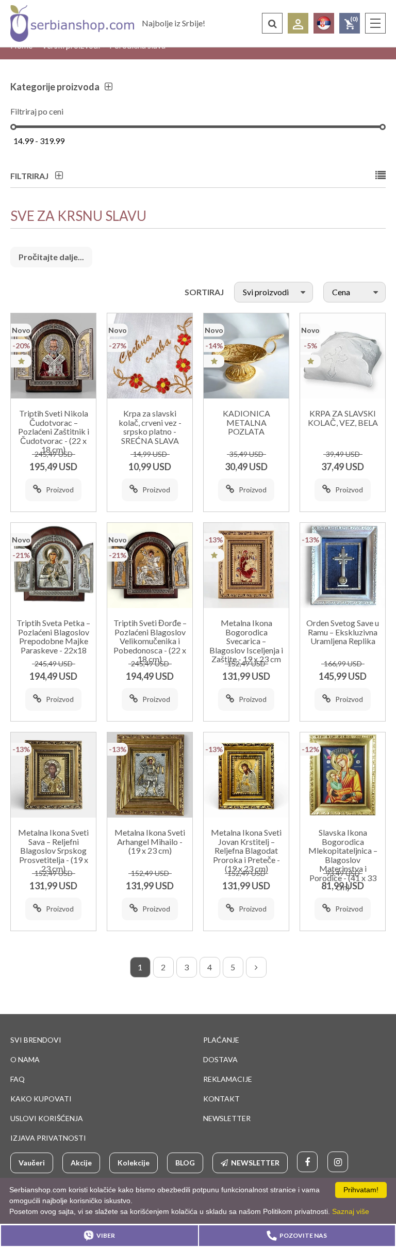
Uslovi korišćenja (46, 1118)
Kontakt (221, 1098)
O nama (25, 1059)
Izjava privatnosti (48, 1137)
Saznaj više (350, 1211)
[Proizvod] (53, 355)
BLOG (185, 1162)
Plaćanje (221, 1039)
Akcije (81, 1162)
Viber (105, 1235)
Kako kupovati (41, 1098)
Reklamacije (227, 1079)
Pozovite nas (303, 1235)
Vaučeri (32, 1162)
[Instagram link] (337, 1162)
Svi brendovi (35, 1039)
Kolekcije (134, 1162)
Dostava (220, 1059)
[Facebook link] (307, 1162)
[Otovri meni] (375, 23)
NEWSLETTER (227, 1118)
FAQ (17, 1079)
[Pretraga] (272, 23)
